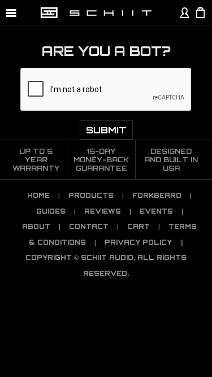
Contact (89, 227)
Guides (51, 211)
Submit (106, 130)
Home (38, 196)
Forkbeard (156, 196)
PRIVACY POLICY (138, 242)
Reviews (102, 211)
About (36, 227)
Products (91, 196)
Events (156, 211)
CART (138, 227)
